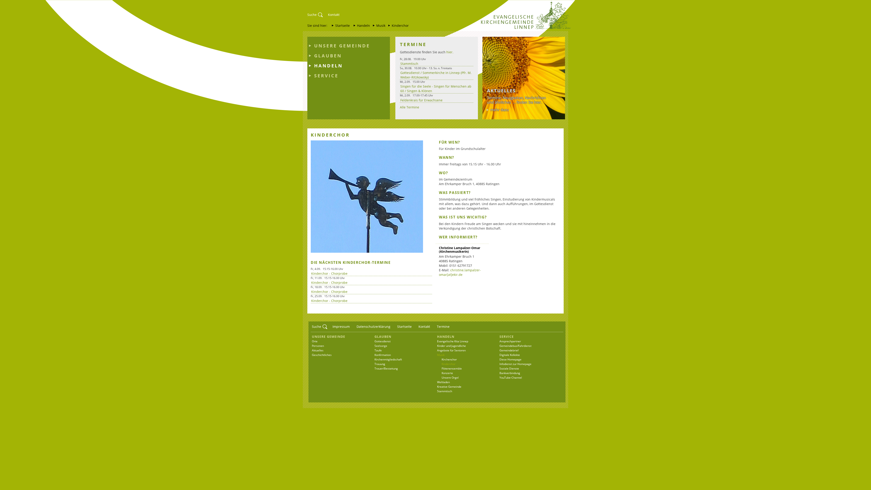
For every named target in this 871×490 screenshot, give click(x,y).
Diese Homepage (510, 359)
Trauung (379, 364)
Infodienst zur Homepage (515, 364)
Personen (318, 346)
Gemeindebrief (509, 350)
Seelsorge (380, 346)
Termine (443, 326)
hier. (449, 52)
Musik (380, 25)
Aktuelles (317, 350)
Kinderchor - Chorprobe (329, 273)
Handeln (363, 25)
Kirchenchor (449, 359)
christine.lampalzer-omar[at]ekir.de (460, 272)
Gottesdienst (382, 341)
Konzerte (447, 373)
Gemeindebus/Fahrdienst (515, 346)
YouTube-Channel (510, 378)
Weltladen (443, 382)
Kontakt (334, 14)
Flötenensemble (452, 368)
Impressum (341, 326)
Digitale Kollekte (509, 355)
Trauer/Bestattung (386, 368)
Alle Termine (409, 107)
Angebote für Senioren (451, 350)
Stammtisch (409, 63)
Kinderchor (400, 25)
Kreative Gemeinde (449, 387)
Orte (315, 341)
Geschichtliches (322, 355)
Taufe (378, 350)
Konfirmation (382, 355)
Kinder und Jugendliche (451, 346)
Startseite (342, 25)
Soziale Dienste (509, 368)
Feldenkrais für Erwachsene (421, 100)
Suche (312, 14)
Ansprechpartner (510, 341)
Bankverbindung (509, 373)
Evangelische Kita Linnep (452, 341)
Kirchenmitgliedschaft (388, 359)
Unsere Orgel (450, 378)
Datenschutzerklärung (373, 326)
